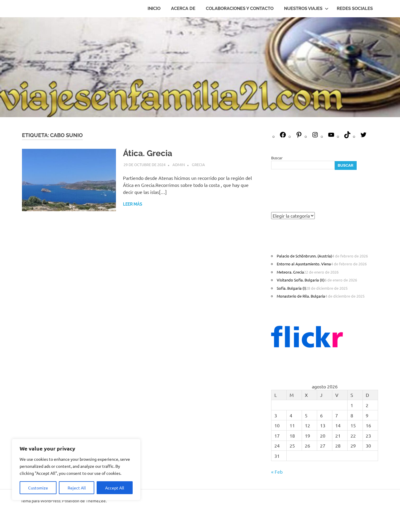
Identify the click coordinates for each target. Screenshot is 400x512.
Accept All (114, 487)
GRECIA (198, 164)
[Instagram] (315, 136)
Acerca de (183, 8)
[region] (76, 469)
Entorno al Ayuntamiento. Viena (304, 263)
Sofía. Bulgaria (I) (291, 288)
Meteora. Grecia (290, 271)
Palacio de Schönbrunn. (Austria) (304, 255)
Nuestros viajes (303, 8)
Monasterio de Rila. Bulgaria (301, 295)
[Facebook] (282, 136)
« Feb (277, 472)
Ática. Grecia (147, 153)
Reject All (77, 487)
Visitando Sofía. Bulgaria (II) (300, 279)
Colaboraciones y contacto (239, 8)
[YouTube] (331, 136)
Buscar (277, 157)
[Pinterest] (298, 136)
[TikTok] (347, 136)
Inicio (154, 8)
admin (178, 164)
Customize (38, 487)
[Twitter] (363, 136)
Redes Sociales (355, 8)
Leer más (132, 204)
